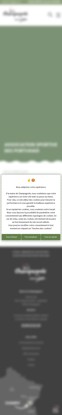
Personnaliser (31, 237)
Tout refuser (11, 237)
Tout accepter (50, 237)
